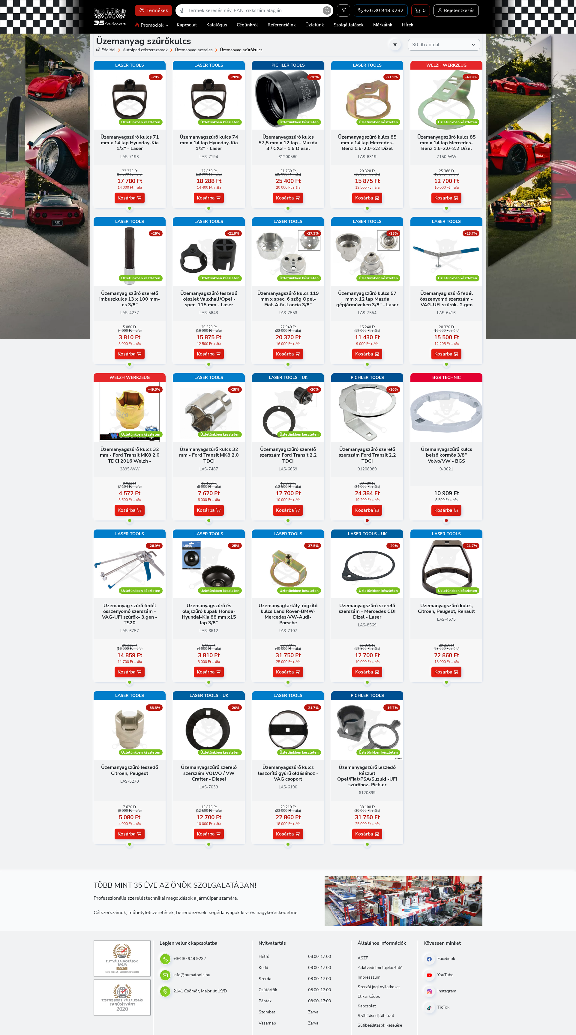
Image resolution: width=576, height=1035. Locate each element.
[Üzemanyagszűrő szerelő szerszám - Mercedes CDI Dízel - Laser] (367, 568)
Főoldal (108, 50)
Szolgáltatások (349, 25)
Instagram (446, 991)
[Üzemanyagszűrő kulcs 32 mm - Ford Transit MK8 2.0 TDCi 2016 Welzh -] (130, 411)
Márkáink (382, 25)
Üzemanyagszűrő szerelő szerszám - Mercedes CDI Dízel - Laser (367, 611)
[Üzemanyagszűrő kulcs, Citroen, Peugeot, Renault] (446, 568)
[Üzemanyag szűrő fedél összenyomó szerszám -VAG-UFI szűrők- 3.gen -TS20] (130, 568)
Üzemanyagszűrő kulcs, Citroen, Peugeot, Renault (446, 608)
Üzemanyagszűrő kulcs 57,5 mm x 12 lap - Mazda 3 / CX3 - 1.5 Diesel (288, 143)
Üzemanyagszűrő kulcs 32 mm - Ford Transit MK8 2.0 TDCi (209, 455)
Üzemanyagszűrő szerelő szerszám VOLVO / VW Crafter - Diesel (209, 773)
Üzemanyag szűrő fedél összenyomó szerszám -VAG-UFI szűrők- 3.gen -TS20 (129, 614)
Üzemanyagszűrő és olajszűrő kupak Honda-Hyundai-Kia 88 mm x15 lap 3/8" (209, 614)
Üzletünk (314, 25)
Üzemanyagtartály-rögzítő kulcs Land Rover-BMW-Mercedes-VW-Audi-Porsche (288, 614)
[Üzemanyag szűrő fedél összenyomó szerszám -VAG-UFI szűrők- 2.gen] (446, 255)
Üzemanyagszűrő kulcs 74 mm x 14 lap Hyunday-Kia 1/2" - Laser (209, 143)
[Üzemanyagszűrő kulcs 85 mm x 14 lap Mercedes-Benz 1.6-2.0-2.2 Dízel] (367, 99)
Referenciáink (282, 25)
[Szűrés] (343, 10)
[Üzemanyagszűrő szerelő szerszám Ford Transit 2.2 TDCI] (288, 411)
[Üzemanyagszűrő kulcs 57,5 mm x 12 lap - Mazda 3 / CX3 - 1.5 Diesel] (288, 99)
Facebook (445, 959)
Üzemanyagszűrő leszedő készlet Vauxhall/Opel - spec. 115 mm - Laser (208, 299)
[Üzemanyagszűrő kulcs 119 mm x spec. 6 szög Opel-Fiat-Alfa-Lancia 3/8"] (288, 255)
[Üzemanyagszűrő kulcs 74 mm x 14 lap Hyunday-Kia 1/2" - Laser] (209, 99)
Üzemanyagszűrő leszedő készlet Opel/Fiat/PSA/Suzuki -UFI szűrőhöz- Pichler (367, 776)
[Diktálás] (182, 10)
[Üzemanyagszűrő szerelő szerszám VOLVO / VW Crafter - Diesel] (209, 729)
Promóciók (152, 25)
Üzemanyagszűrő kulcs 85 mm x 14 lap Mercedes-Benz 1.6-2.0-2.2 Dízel (367, 143)
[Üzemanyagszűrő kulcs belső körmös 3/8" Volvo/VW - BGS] (446, 411)
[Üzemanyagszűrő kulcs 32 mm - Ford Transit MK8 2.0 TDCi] (209, 411)
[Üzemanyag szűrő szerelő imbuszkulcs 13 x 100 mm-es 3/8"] (130, 255)
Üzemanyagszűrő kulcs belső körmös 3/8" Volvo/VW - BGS (446, 455)
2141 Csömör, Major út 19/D (199, 991)
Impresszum (369, 977)
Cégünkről (247, 25)
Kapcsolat (187, 25)
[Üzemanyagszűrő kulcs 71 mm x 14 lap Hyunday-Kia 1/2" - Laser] (130, 99)
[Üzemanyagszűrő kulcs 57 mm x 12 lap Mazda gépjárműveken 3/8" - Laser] (367, 255)
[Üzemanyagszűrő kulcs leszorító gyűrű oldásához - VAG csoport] (288, 729)
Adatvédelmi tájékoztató (380, 967)
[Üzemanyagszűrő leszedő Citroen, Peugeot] (130, 729)
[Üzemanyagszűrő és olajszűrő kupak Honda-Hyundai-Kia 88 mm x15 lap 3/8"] (209, 568)
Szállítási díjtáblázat (376, 1015)
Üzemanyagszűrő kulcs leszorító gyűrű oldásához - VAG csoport (288, 773)
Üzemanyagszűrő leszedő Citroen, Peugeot (129, 770)
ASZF (363, 958)
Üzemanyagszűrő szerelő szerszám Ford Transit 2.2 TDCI (288, 455)
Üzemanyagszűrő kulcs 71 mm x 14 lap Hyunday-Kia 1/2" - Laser (129, 143)
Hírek (407, 25)
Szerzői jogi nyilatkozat (379, 987)
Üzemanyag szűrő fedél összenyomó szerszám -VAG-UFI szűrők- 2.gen (446, 299)
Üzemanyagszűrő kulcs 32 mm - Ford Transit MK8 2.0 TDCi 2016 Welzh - (130, 455)
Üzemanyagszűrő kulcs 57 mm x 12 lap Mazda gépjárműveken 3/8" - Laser (367, 299)
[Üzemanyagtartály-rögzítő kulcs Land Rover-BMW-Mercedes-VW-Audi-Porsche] (288, 568)
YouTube (444, 975)
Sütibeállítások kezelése (380, 1025)
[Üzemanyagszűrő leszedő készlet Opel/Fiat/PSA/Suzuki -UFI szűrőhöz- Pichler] (367, 729)
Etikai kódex (369, 996)
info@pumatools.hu (191, 975)
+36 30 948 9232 (189, 959)
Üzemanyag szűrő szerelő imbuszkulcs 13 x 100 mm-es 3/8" (129, 299)
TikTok (442, 1007)
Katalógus (216, 25)
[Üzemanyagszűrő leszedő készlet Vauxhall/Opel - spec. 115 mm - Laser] (209, 255)
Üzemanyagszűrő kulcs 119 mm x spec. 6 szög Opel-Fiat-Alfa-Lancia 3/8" (288, 299)
